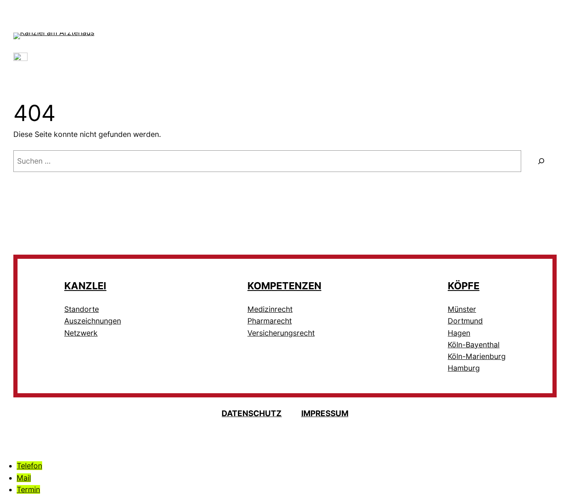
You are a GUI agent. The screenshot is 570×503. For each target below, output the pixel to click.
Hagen (459, 333)
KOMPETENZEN (284, 286)
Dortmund (465, 320)
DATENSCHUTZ (252, 413)
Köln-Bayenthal (473, 344)
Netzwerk (81, 333)
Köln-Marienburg (477, 356)
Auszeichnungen (92, 320)
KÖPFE (463, 286)
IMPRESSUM (324, 413)
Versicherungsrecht (281, 333)
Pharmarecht (269, 320)
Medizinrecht (270, 309)
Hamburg (464, 368)
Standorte (81, 309)
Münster (462, 309)
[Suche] (541, 161)
